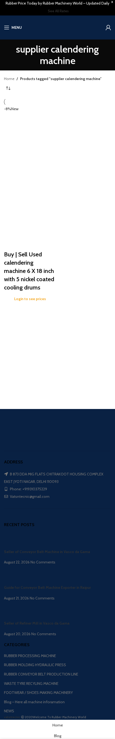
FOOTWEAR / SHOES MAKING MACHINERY (38, 692)
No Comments (42, 562)
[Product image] (30, 215)
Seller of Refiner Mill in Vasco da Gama (37, 623)
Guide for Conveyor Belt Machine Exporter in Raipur (47, 587)
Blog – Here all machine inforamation (34, 702)
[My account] (108, 27)
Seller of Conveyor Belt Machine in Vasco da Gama (47, 551)
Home (9, 78)
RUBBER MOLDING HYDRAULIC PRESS (35, 664)
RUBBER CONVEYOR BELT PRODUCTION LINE (41, 674)
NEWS (9, 711)
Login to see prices (30, 298)
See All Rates (58, 11)
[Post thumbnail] (14, 540)
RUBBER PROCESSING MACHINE (30, 655)
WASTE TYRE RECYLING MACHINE (31, 683)
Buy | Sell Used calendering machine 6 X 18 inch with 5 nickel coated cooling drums (29, 271)
